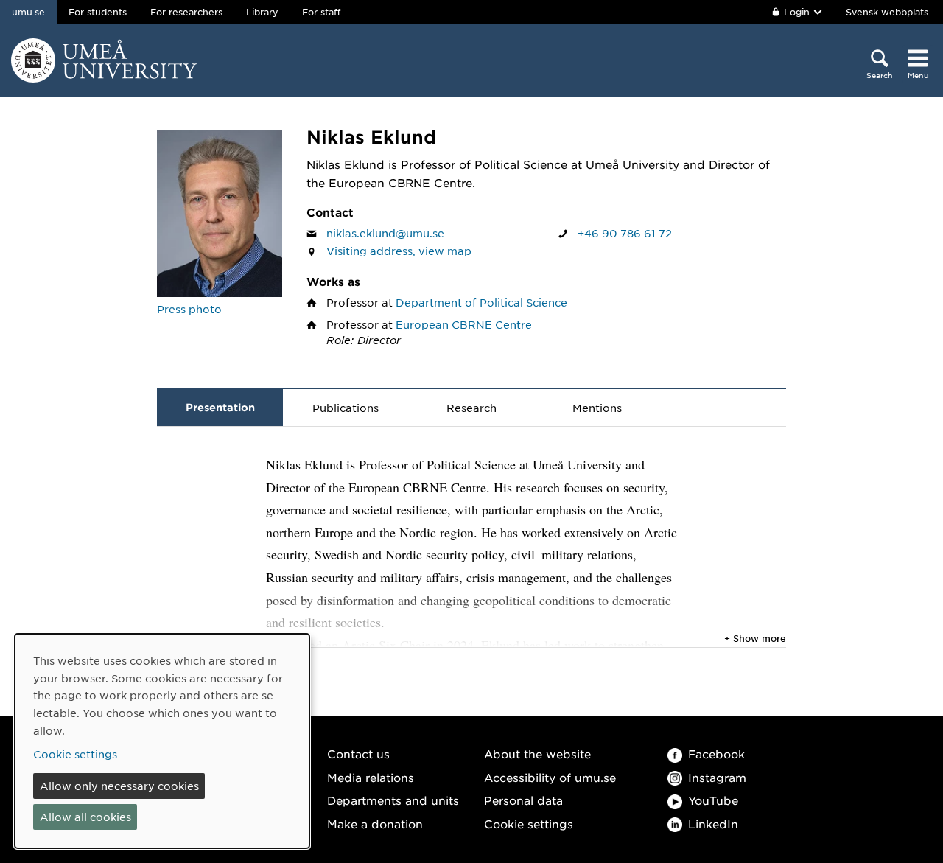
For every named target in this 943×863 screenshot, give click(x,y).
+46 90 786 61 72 (625, 233)
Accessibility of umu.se (550, 777)
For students (98, 12)
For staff (321, 12)
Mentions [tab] (597, 407)
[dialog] (162, 741)
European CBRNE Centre (464, 324)
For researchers (186, 12)
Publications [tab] (345, 407)
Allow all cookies (85, 816)
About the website (537, 754)
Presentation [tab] (220, 407)
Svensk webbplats (887, 12)
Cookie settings (528, 824)
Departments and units (393, 800)
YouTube (713, 800)
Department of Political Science (481, 302)
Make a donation (375, 824)
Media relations (370, 777)
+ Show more (755, 638)
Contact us (358, 754)
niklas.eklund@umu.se (385, 233)
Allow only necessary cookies (119, 785)
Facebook (716, 754)
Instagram (717, 777)
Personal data (523, 800)
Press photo (189, 308)
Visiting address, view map (399, 250)
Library (262, 12)
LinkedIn (713, 824)
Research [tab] (471, 407)
